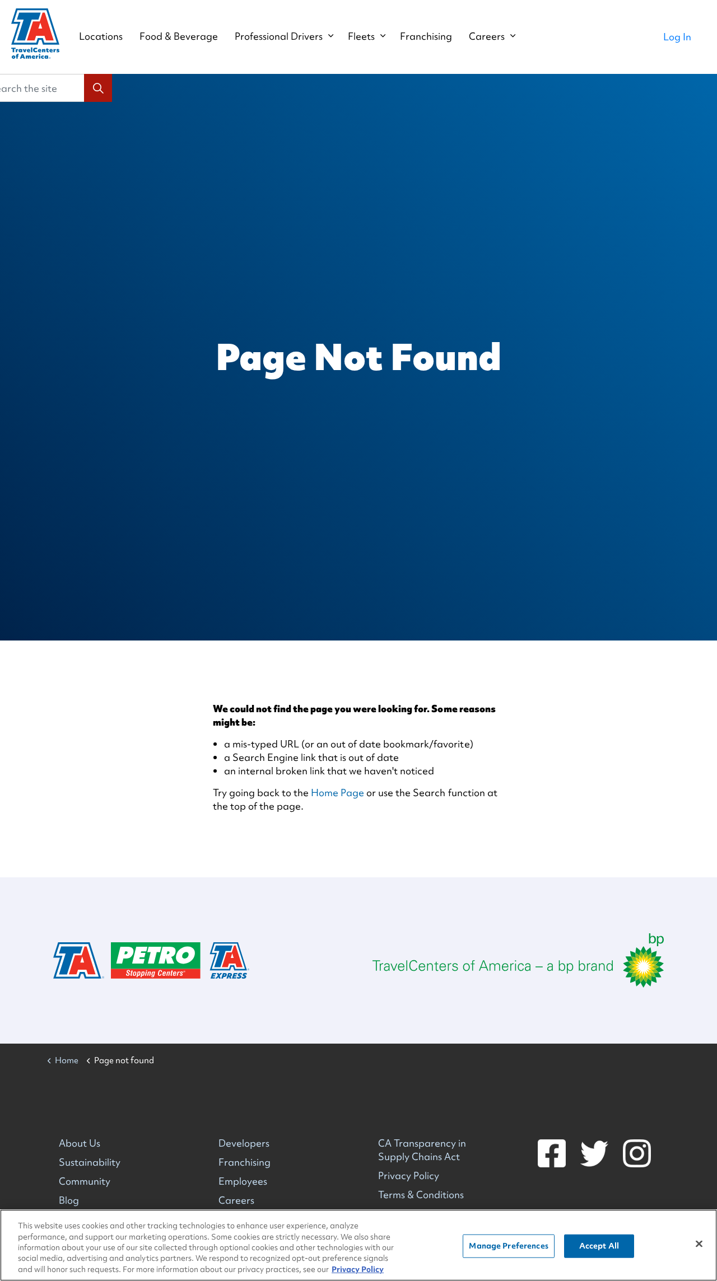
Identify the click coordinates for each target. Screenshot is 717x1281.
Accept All (599, 1246)
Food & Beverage (178, 36)
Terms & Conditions (421, 1194)
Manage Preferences (508, 1246)
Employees (242, 1181)
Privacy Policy (408, 1175)
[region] (358, 1245)
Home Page (337, 792)
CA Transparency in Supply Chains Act (422, 1150)
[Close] (699, 1244)
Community (84, 1181)
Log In (677, 36)
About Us (79, 1143)
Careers (487, 36)
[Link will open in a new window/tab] (518, 960)
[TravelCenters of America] (35, 33)
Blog (69, 1200)
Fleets (361, 36)
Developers (243, 1143)
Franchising (426, 36)
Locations (101, 36)
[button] (98, 88)
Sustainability (89, 1162)
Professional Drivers (279, 36)
